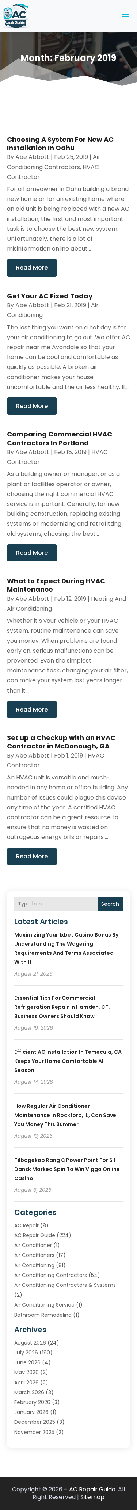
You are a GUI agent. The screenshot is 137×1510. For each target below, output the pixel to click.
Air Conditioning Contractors (50, 1275)
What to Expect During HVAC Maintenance (56, 585)
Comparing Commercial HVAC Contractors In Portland (59, 438)
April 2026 (26, 1382)
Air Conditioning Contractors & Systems (65, 1285)
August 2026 (30, 1342)
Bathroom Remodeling (43, 1315)
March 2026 (29, 1392)
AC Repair (26, 1225)
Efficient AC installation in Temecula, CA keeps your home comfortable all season (68, 1061)
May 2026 (26, 1372)
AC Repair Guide (34, 1235)
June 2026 (27, 1362)
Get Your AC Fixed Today (49, 296)
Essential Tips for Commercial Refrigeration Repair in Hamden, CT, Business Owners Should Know (62, 1007)
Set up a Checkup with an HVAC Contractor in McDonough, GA (61, 742)
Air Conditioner (33, 1245)
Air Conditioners (34, 1255)
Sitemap (92, 1497)
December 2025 (34, 1422)
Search (110, 904)
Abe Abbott (32, 157)
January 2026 (31, 1412)
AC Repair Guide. (93, 1489)
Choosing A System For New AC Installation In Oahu (60, 143)
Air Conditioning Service (44, 1304)
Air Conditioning (34, 1265)
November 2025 (34, 1432)
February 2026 (32, 1402)
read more (32, 267)
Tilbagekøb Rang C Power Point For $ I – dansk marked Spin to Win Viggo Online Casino (67, 1169)
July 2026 (26, 1352)
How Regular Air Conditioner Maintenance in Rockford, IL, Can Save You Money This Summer (65, 1115)
